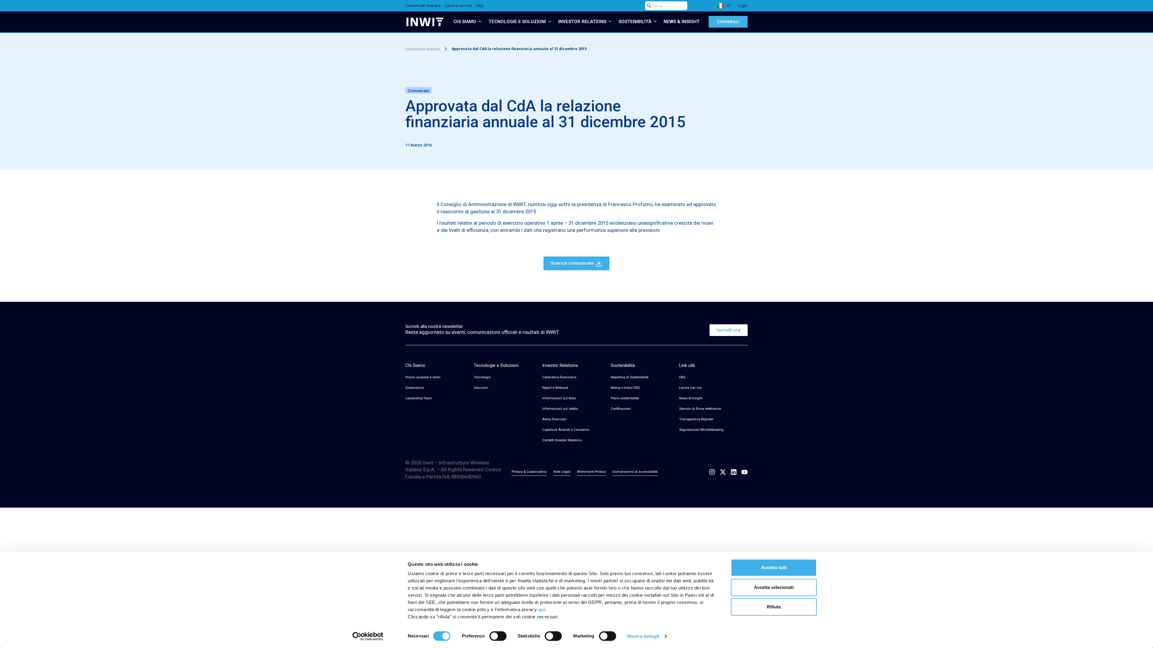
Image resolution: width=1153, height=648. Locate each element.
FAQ (682, 377)
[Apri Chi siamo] (480, 21)
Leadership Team (418, 398)
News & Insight (690, 398)
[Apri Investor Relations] (610, 21)
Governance (414, 388)
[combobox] (666, 5)
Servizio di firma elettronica (700, 409)
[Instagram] (712, 472)
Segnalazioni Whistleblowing (701, 430)
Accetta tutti (774, 567)
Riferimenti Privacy (591, 472)
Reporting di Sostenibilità (630, 377)
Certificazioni (621, 409)
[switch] (498, 636)
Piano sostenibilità (625, 398)
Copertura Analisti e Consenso (565, 430)
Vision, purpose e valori (422, 377)
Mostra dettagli (643, 636)
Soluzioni (481, 388)
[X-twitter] (723, 472)
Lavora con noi (690, 388)
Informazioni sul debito (560, 409)
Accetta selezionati (774, 587)
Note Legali (561, 472)
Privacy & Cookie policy (529, 472)
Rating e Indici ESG (625, 388)
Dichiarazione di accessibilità (635, 472)
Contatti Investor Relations (562, 440)
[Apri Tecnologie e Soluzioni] (549, 21)
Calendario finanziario (559, 377)
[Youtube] (744, 472)
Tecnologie (482, 377)
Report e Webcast (555, 388)
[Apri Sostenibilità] (655, 21)
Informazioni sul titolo (559, 398)
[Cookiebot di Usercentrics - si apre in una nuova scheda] (368, 636)
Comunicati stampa (422, 48)
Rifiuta (774, 606)
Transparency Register (696, 419)
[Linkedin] (734, 472)
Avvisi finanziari (554, 419)
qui (542, 609)
